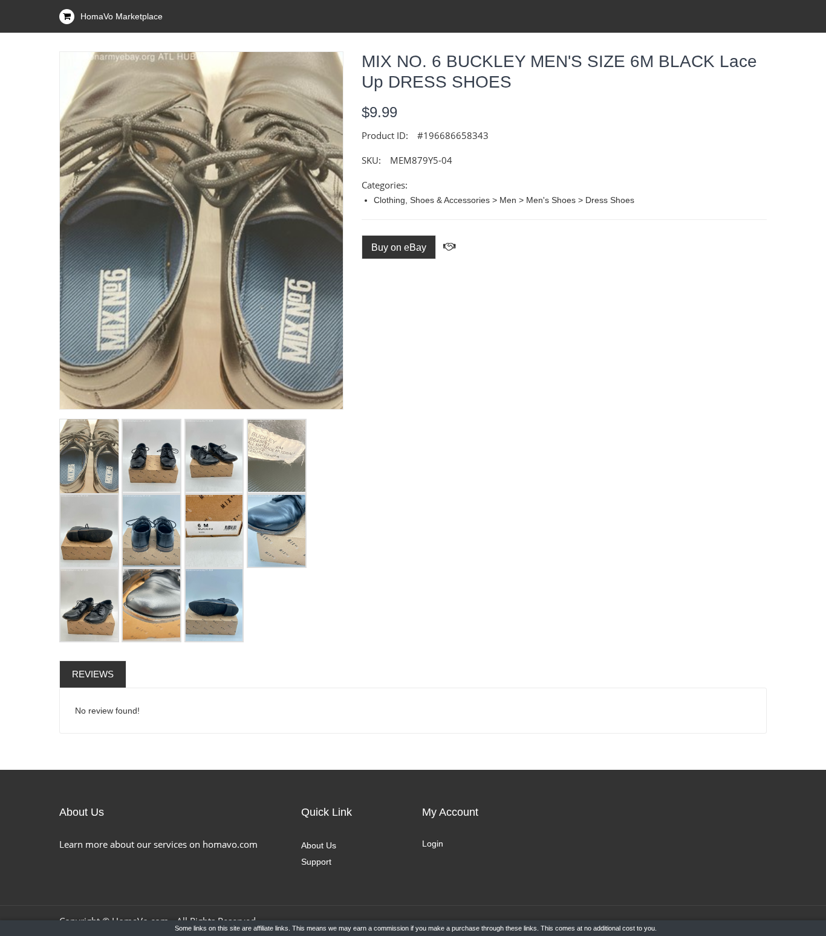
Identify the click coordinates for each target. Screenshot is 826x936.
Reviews (93, 674)
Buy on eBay (398, 247)
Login (432, 843)
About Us (318, 845)
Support (316, 862)
